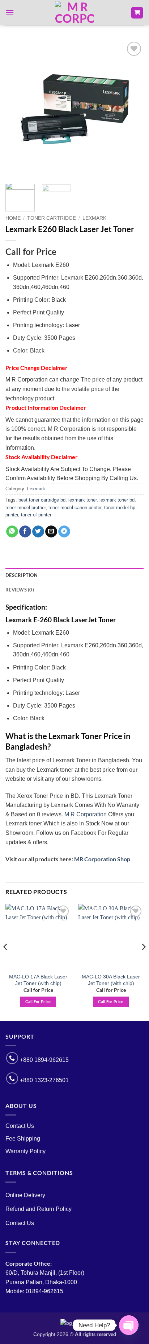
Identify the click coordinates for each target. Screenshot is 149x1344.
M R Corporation (85, 814)
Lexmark (94, 218)
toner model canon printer (74, 507)
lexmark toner (82, 500)
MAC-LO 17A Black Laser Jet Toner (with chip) (38, 980)
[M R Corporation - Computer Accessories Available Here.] (74, 12)
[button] (9, 12)
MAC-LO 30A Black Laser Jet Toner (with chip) (111, 980)
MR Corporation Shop (102, 859)
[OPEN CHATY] (129, 1325)
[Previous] (17, 109)
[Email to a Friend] (51, 531)
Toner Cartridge (51, 218)
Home (13, 218)
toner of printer (36, 515)
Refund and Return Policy (38, 1209)
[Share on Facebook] (25, 531)
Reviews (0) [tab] (19, 590)
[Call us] (12, 1058)
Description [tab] (21, 575)
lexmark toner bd (117, 500)
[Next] (131, 109)
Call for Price (38, 1001)
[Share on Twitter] (38, 531)
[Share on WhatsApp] (12, 531)
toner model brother (25, 507)
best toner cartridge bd (41, 500)
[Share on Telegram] (64, 531)
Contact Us (19, 1126)
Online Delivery (25, 1195)
